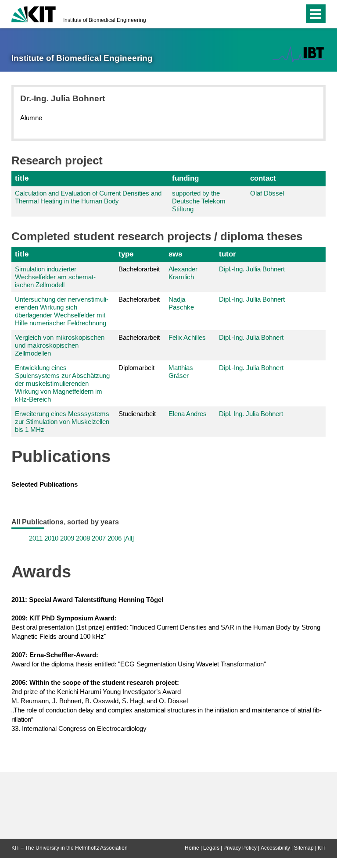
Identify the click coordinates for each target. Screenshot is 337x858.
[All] (128, 538)
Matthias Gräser (180, 371)
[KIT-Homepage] (33, 13)
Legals (211, 848)
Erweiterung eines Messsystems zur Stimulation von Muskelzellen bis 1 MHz (62, 421)
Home (192, 848)
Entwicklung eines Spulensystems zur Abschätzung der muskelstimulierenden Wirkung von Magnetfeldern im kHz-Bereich (62, 383)
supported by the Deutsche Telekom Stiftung (199, 201)
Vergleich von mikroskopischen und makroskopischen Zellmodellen (59, 345)
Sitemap (304, 848)
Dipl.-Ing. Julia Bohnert (251, 337)
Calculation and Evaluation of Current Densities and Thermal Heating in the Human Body (88, 197)
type (125, 254)
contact (263, 178)
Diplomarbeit (136, 367)
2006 (115, 538)
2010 (51, 538)
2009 (67, 538)
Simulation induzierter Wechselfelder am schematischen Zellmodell (55, 276)
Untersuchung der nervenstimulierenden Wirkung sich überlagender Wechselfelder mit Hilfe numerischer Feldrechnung (61, 311)
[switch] (279, 14)
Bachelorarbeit (139, 269)
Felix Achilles (187, 337)
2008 (83, 538)
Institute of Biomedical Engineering (104, 20)
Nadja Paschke (181, 303)
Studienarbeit (137, 413)
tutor (227, 254)
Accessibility (275, 848)
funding (185, 178)
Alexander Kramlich (182, 273)
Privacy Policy (240, 848)
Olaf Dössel (267, 193)
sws (175, 254)
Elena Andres (187, 413)
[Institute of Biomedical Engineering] (299, 54)
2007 (99, 538)
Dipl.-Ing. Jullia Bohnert (252, 269)
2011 (36, 538)
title (22, 178)
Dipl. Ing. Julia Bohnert (251, 413)
